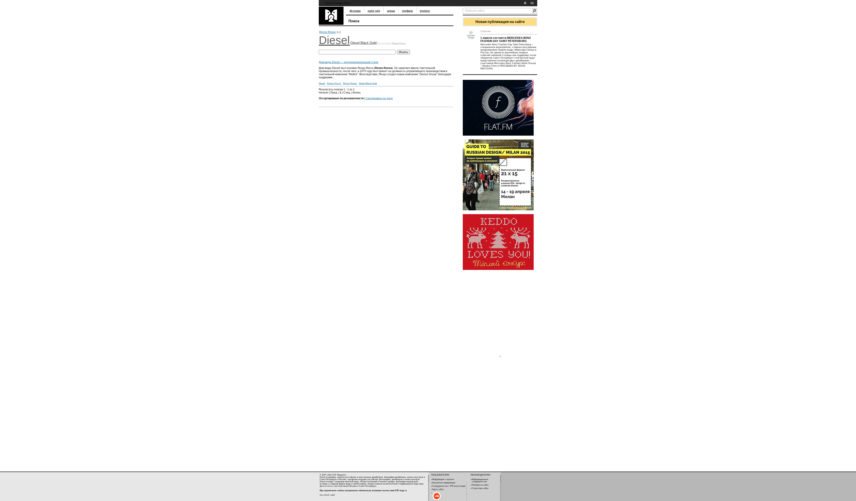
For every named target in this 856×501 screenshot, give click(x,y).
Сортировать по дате (379, 98)
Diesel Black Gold (363, 43)
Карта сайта (438, 489)
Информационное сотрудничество (480, 480)
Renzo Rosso (327, 32)
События (485, 31)
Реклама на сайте (480, 485)
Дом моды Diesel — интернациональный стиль (348, 62)
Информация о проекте (443, 479)
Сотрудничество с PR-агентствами (448, 486)
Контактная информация (443, 483)
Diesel (334, 40)
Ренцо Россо (399, 43)
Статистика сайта (480, 488)
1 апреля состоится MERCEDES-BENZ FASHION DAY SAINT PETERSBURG (505, 39)
